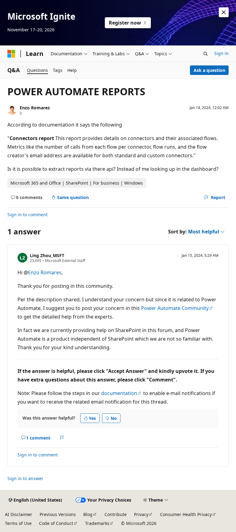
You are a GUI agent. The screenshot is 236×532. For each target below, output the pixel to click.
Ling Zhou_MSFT (47, 255)
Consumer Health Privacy (186, 514)
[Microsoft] (11, 54)
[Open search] (205, 53)
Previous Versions (58, 514)
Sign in (221, 53)
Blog (87, 514)
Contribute (115, 514)
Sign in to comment (27, 214)
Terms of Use (18, 523)
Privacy (141, 514)
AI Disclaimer (18, 514)
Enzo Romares (35, 108)
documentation (119, 393)
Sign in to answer (25, 478)
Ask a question (209, 70)
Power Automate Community (175, 308)
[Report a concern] (62, 438)
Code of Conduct (56, 523)
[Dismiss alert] (224, 12)
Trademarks (97, 523)
